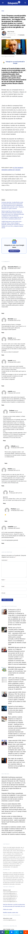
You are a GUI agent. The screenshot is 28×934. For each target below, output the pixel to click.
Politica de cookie (7, 909)
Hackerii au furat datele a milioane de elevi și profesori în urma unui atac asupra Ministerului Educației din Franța (16, 710)
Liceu (3, 10)
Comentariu (5, 560)
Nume (3, 579)
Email (3, 586)
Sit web (3, 593)
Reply (3, 313)
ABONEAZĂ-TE (14, 251)
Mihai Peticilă (10, 31)
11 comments (21, 34)
